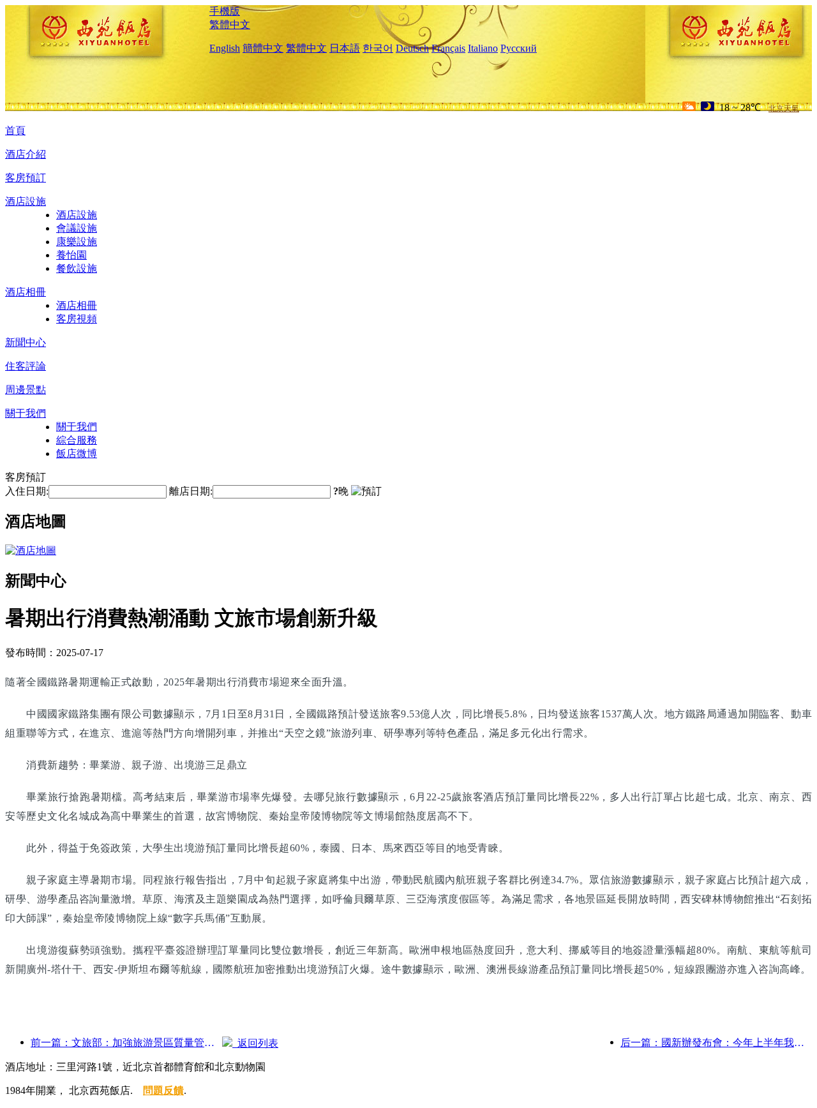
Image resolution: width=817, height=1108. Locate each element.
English (224, 48)
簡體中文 (263, 48)
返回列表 (255, 1043)
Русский (518, 48)
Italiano (483, 48)
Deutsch (412, 48)
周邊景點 (25, 389)
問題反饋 (163, 1090)
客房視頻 (76, 318)
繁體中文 (229, 24)
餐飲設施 (76, 268)
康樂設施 (76, 241)
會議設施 (76, 228)
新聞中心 (25, 342)
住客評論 (25, 366)
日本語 (344, 48)
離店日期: (191, 491)
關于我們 (25, 413)
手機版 (224, 11)
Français (448, 48)
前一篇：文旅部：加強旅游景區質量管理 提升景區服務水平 (126, 1042)
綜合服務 (76, 440)
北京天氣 (783, 108)
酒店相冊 (25, 292)
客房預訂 (25, 177)
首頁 (15, 130)
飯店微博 (76, 453)
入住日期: (27, 491)
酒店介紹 (25, 154)
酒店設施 (25, 201)
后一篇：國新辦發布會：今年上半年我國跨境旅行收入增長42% (716, 1042)
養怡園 (71, 255)
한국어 (378, 48)
